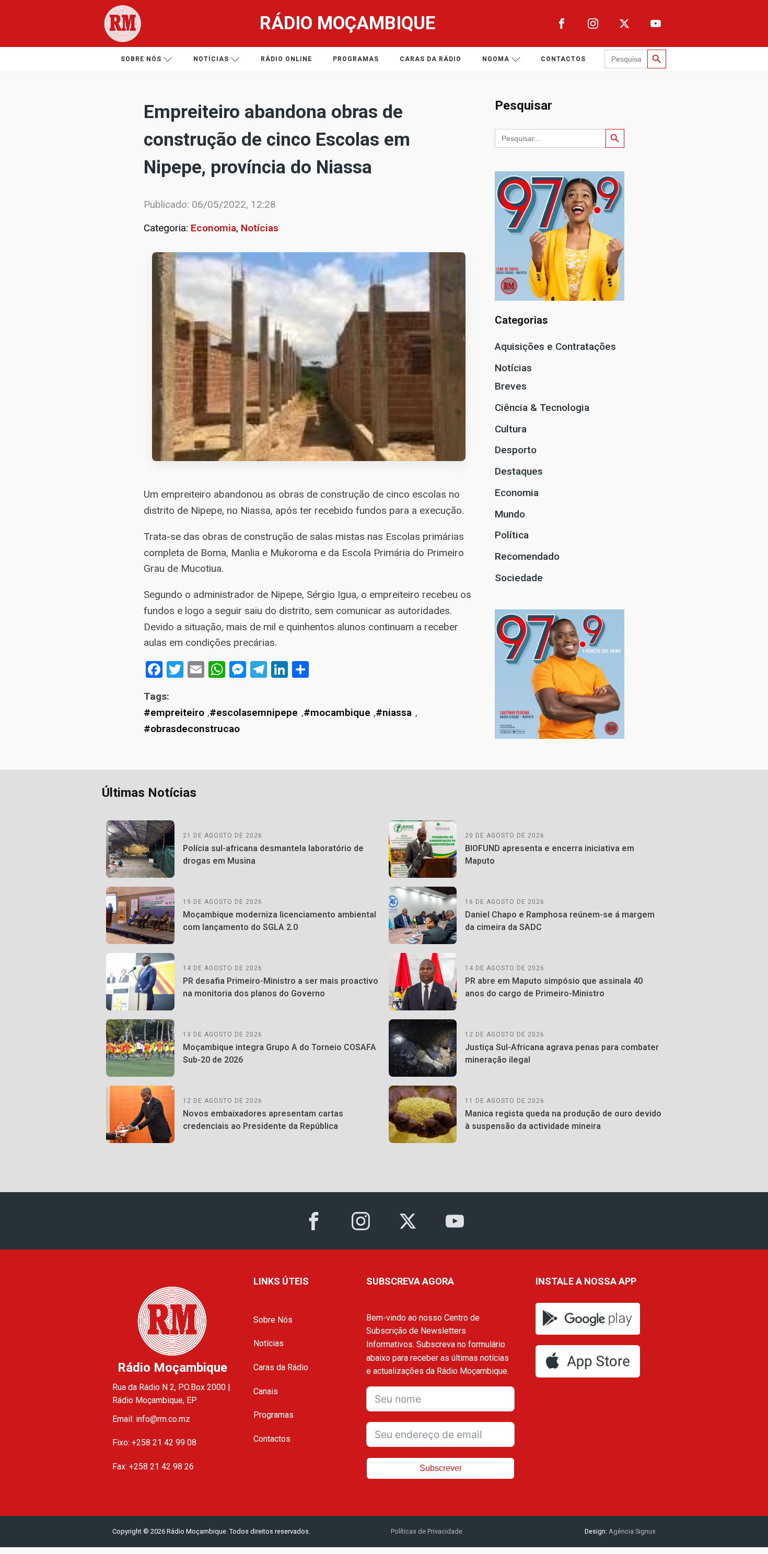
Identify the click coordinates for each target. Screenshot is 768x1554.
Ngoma (495, 59)
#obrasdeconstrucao (192, 729)
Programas (356, 59)
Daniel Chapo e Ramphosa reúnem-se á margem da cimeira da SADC (560, 921)
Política (512, 535)
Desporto (516, 450)
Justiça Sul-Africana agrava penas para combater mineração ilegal (562, 1053)
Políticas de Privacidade (426, 1531)
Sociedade (519, 578)
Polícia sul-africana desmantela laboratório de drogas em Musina (273, 854)
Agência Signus (631, 1531)
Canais (265, 1391)
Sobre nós (141, 59)
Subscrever (441, 1468)
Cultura (511, 429)
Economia (213, 228)
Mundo (510, 514)
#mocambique (337, 713)
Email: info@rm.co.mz (151, 1419)
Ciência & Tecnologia (542, 408)
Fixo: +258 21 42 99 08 (154, 1442)
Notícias (211, 59)
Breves (511, 386)
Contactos (563, 59)
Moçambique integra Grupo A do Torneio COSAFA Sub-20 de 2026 (279, 1053)
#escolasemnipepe (254, 713)
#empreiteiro (174, 713)
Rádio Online (286, 59)
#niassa (394, 713)
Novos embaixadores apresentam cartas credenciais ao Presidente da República (263, 1120)
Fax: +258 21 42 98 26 (153, 1466)
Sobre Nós (273, 1320)
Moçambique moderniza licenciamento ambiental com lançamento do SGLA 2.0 (279, 921)
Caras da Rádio (430, 59)
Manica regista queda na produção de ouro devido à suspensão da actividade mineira (563, 1120)
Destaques (519, 471)
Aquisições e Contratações (555, 346)
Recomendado (527, 556)
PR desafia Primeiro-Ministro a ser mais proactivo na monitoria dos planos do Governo (280, 987)
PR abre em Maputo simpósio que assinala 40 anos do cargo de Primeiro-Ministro (554, 987)
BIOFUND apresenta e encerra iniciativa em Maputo (549, 854)
